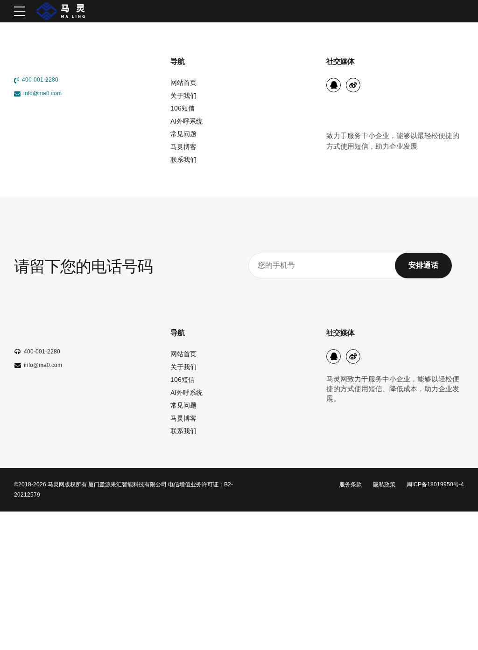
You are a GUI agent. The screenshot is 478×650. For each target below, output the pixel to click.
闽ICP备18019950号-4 (435, 484)
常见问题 (183, 134)
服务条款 (350, 484)
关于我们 (183, 95)
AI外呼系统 (186, 121)
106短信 (182, 108)
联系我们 (183, 159)
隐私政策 (384, 484)
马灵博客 (183, 147)
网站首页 (183, 82)
